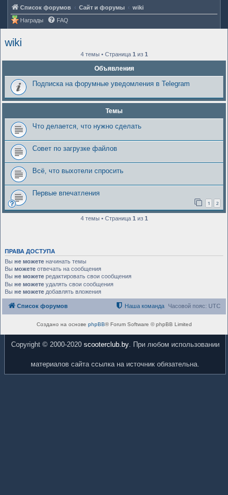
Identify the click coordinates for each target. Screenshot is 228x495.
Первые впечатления (66, 193)
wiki (13, 42)
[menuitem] (57, 20)
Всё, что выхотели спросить (78, 171)
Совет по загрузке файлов (74, 148)
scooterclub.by (106, 344)
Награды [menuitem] (31, 20)
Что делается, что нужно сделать (87, 126)
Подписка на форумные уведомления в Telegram (111, 84)
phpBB (96, 324)
